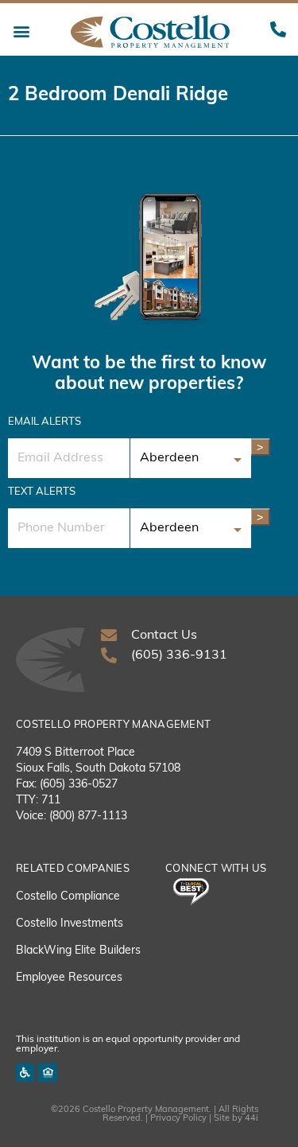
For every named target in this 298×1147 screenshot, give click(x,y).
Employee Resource (66, 978)
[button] (21, 31)
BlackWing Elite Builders (78, 951)
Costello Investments (69, 924)
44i (251, 1118)
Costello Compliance (68, 897)
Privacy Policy (178, 1118)
